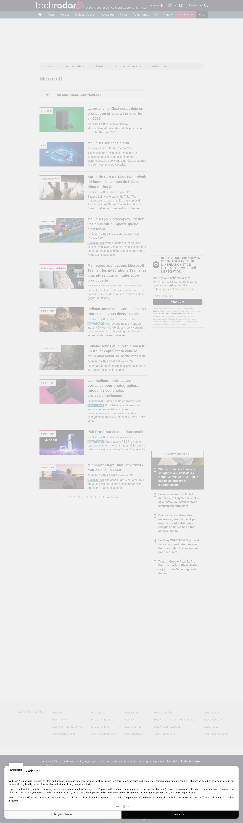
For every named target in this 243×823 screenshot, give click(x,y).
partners (27, 781)
